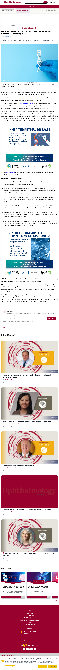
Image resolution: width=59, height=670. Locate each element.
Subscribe (50, 318)
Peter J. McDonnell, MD (10, 467)
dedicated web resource (27, 104)
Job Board (29, 622)
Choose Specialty (28, 6)
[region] (29, 663)
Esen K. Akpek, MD (17, 558)
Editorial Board (29, 615)
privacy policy (30, 321)
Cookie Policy (11, 664)
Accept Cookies (42, 667)
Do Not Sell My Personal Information (29, 620)
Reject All (52, 667)
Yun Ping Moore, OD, (10, 423)
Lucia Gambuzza (8, 379)
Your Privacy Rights (29, 624)
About (29, 608)
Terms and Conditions (29, 617)
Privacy (29, 612)
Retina (3, 327)
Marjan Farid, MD (9, 511)
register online (10, 172)
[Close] (56, 658)
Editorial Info (29, 613)
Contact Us (30, 619)
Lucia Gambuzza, (9, 558)
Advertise (29, 610)
